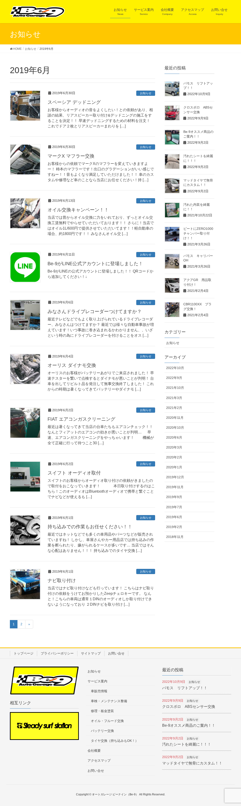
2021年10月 (175, 388)
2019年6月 (174, 517)
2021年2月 (174, 408)
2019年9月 (174, 497)
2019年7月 (174, 507)
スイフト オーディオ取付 (74, 472)
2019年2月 (174, 527)
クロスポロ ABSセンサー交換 (188, 707)
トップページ (23, 653)
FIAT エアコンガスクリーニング (81, 419)
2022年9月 (174, 378)
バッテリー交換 (102, 731)
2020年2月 (174, 457)
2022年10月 (175, 368)
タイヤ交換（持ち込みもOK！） (114, 741)
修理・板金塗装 (102, 711)
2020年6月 (174, 437)
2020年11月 (175, 418)
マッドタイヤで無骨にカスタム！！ (192, 763)
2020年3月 (174, 447)
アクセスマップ (99, 760)
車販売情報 (99, 691)
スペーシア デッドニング (74, 102)
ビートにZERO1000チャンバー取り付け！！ (198, 233)
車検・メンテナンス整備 (109, 701)
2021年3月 (174, 398)
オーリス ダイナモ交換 (72, 365)
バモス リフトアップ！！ (184, 688)
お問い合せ (116, 653)
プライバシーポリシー (57, 653)
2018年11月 (175, 537)
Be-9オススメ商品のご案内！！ (188, 725)
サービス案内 (97, 681)
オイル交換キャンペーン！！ (78, 209)
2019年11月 (175, 487)
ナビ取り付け (62, 580)
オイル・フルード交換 (107, 721)
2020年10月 (175, 427)
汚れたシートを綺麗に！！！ (186, 744)
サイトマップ (91, 653)
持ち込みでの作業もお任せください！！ (90, 526)
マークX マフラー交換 (71, 156)
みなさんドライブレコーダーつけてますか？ (95, 311)
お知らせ (145, 93)
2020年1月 (174, 467)
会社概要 (94, 750)
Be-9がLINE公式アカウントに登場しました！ (95, 263)
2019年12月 (175, 477)
